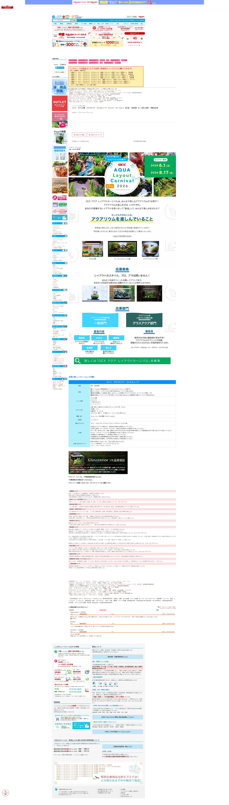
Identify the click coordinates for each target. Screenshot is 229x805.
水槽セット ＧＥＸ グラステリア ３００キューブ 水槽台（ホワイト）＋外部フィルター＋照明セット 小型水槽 (102, 74)
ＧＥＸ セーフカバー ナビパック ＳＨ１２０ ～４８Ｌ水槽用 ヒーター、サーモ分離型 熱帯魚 (93, 99)
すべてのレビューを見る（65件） (168, 607)
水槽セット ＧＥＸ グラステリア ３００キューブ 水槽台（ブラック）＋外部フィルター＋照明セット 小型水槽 (102, 72)
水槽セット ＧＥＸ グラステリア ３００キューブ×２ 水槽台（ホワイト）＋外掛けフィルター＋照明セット (100, 83)
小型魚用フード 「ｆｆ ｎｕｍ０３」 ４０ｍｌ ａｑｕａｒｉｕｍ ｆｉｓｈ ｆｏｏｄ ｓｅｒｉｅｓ (94, 90)
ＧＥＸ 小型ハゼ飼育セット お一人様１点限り (84, 84)
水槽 (108, 60)
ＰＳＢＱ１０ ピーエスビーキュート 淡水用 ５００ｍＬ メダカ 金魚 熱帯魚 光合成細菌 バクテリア (95, 98)
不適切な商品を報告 (140, 141)
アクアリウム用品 (83, 60)
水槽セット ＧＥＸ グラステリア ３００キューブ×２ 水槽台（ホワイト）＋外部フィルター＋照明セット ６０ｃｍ (103, 79)
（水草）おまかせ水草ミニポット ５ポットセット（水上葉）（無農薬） (86, 101)
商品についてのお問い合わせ (81, 141)
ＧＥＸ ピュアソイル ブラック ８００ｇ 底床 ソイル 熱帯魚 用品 (86, 96)
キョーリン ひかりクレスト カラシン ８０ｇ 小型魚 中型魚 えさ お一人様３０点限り (91, 91)
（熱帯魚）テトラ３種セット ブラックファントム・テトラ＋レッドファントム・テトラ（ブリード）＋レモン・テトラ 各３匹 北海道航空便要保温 (104, 92)
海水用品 (102, 60)
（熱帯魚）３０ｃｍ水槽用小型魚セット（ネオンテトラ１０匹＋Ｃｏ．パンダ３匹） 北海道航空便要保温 (94, 94)
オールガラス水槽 (115, 60)
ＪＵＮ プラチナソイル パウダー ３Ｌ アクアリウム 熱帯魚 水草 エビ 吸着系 (89, 95)
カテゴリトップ (73, 60)
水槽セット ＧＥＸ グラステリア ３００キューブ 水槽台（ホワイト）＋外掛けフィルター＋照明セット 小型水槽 (102, 77)
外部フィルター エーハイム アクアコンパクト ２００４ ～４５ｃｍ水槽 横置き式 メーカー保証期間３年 (95, 100)
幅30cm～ (124, 60)
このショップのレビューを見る (168, 608)
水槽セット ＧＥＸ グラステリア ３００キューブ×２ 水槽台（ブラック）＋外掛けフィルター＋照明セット (100, 81)
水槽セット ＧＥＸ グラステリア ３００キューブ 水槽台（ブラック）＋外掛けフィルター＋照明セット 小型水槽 (102, 76)
